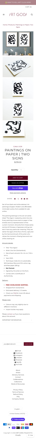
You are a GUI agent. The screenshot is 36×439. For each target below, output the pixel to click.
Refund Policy (18, 394)
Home (5, 25)
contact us (11, 314)
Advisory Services (18, 375)
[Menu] (4, 14)
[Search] (31, 14)
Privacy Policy (18, 390)
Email (19, 351)
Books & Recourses (18, 384)
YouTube (18, 364)
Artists (18, 372)
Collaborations (18, 379)
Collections (18, 382)
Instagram (18, 355)
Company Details (18, 399)
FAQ (14, 293)
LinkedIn (18, 357)
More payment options (18, 193)
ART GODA (20, 433)
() (28, 7)
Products (11, 25)
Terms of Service (18, 392)
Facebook (18, 353)
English (17, 409)
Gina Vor (17, 147)
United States (17, 413)
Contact (18, 377)
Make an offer (18, 183)
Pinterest (18, 360)
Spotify (18, 362)
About (18, 370)
